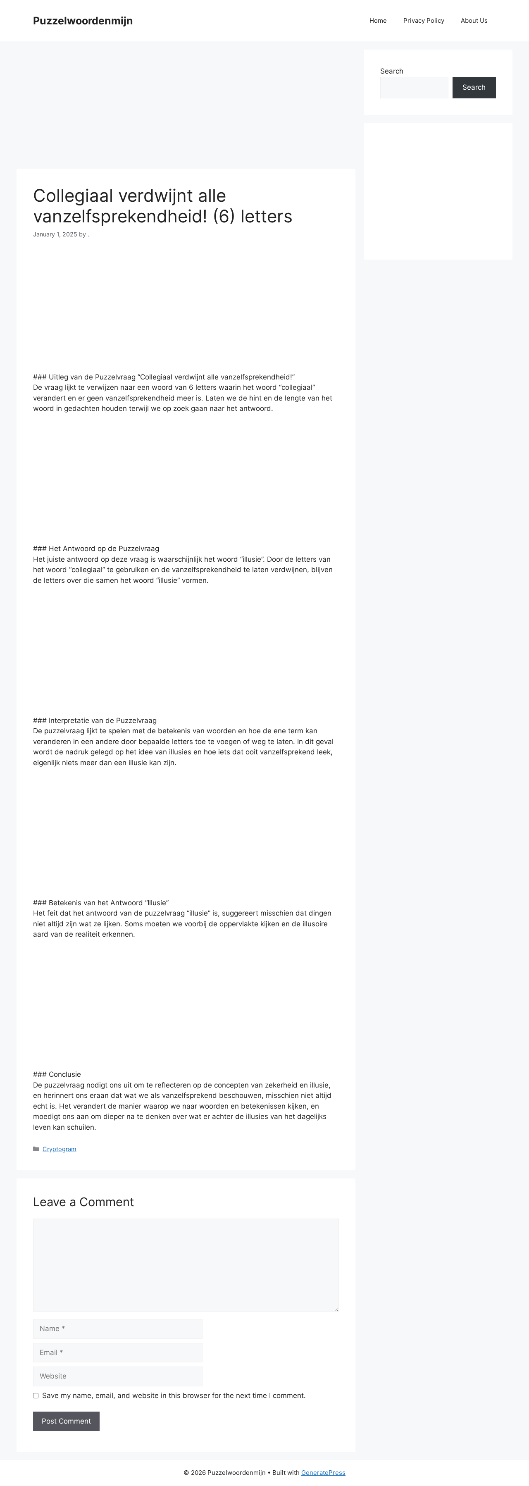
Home (378, 20)
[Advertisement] (186, 107)
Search (391, 71)
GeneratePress (323, 1472)
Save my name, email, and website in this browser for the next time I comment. (174, 1395)
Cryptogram (59, 1148)
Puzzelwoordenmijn (83, 20)
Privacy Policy (423, 20)
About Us (474, 20)
